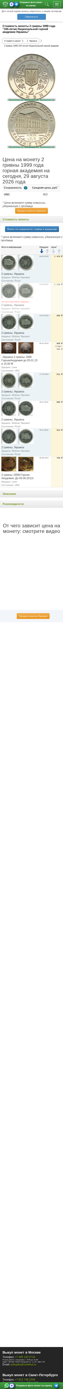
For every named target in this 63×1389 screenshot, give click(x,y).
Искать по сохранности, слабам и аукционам (32, 229)
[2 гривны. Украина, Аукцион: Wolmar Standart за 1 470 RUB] (8, 262)
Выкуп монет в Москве (22, 1352)
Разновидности (13, 504)
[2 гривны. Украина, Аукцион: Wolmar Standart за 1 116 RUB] (8, 290)
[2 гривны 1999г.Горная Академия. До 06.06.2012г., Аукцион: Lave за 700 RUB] (8, 463)
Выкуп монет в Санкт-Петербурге (30, 1375)
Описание (9, 493)
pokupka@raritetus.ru (23, 1364)
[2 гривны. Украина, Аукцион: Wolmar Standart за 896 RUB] (8, 408)
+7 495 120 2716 (25, 1357)
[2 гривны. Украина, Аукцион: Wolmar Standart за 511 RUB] (8, 380)
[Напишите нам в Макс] (11, 4)
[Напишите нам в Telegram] (16, 4)
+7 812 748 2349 (25, 1379)
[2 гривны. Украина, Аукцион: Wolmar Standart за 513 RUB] (8, 436)
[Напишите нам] (6, 1385)
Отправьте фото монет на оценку (31, 4)
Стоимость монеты (16, 219)
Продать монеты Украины (31, 210)
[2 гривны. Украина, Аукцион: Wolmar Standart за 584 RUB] (8, 321)
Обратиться (31, 16)
